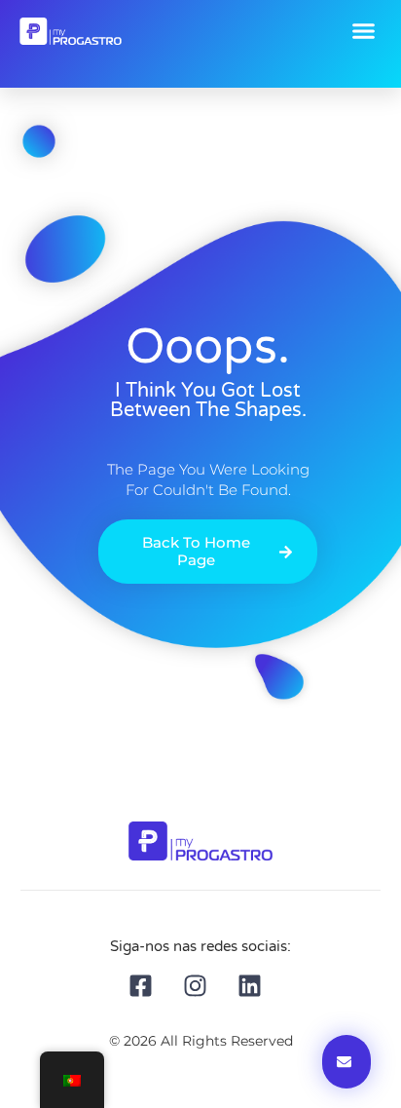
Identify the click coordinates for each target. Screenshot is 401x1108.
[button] (364, 31)
